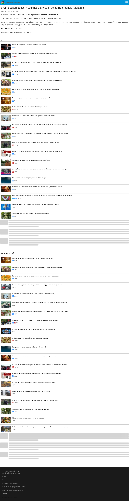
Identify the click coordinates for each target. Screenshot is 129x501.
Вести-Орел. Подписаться (11, 28)
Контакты (5, 480)
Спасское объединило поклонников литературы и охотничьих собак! (35, 142)
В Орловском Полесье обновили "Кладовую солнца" (30, 107)
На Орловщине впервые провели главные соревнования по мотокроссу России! (39, 124)
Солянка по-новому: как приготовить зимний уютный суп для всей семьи (37, 187)
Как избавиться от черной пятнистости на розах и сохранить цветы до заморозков (40, 133)
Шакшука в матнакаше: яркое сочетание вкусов (28, 418)
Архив (4, 494)
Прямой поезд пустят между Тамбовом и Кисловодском (31, 391)
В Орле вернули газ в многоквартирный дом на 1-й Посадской (33, 329)
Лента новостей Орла (10, 497)
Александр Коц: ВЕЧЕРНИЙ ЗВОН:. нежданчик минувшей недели (34, 53)
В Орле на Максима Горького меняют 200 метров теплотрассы (33, 382)
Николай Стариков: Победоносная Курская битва (29, 44)
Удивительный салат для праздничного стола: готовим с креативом (35, 89)
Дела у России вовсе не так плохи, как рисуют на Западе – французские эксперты (40, 169)
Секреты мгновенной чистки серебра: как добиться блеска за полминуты (37, 151)
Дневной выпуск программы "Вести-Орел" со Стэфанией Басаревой (35, 204)
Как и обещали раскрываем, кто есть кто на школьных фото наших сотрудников (39, 302)
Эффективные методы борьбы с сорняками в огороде (30, 213)
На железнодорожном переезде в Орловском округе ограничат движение (37, 285)
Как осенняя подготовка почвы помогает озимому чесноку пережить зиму (37, 80)
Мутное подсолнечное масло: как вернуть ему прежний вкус (32, 98)
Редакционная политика (10, 483)
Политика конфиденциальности (13, 487)
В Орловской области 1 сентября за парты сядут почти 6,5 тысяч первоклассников (40, 427)
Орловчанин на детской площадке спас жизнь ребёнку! (31, 160)
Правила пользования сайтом (12, 490)
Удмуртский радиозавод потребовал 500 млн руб (29, 178)
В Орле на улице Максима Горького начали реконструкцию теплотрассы (36, 62)
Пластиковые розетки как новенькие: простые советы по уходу (33, 115)
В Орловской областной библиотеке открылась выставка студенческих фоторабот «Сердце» (43, 71)
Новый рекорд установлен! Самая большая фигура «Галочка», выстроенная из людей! (42, 195)
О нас (4, 476)
